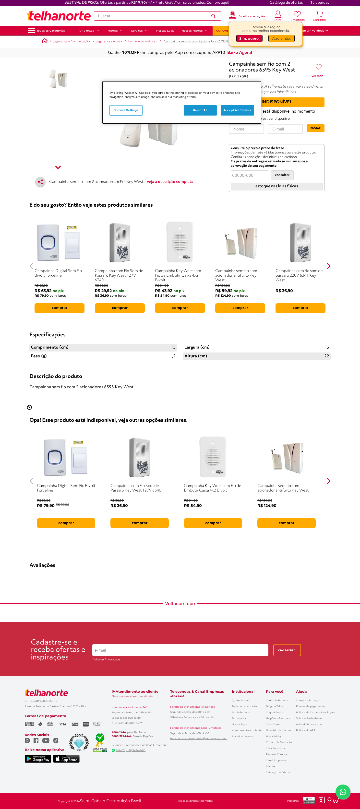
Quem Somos (240, 700)
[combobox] (157, 16)
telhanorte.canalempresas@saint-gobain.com (198, 738)
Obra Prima (273, 724)
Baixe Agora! (239, 53)
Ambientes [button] (86, 30)
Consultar (282, 175)
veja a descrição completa (170, 182)
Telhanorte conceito (244, 706)
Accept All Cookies (237, 110)
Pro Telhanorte (241, 712)
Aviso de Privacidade (106, 659)
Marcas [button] (113, 30)
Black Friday (273, 736)
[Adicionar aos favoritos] (318, 67)
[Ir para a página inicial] (59, 16)
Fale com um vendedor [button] (309, 30)
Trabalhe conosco (243, 736)
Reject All (200, 110)
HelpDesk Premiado (278, 718)
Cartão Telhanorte (277, 700)
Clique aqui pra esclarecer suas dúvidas (132, 696)
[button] (51, 30)
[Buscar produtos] (214, 16)
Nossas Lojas (165, 30)
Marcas (270, 766)
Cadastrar (286, 650)
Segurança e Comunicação (71, 41)
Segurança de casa (109, 41)
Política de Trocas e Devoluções (315, 712)
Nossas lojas (239, 724)
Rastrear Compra (276, 754)
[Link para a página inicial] (44, 41)
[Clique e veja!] (317, 77)
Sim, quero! (249, 38)
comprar (60, 308)
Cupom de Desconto (279, 742)
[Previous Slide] (31, 266)
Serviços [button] (137, 30)
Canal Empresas (276, 760)
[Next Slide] (328, 266)
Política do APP (305, 730)
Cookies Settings (126, 110)
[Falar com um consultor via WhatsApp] (343, 792)
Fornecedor (239, 718)
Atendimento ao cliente (247, 730)
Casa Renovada (275, 748)
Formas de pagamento (310, 706)
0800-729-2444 (122, 736)
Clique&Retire (274, 712)
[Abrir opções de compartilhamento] (40, 182)
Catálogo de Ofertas (278, 772)
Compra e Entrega (307, 700)
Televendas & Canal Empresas (197, 691)
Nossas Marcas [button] (192, 30)
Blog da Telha (274, 706)
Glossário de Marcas (278, 730)
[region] (181, 102)
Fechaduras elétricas (142, 41)
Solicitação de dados (309, 718)
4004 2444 (119, 732)
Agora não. (281, 38)
